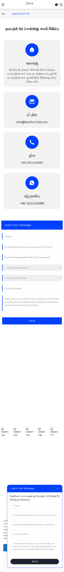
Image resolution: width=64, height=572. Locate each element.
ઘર (3, 13)
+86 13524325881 (32, 203)
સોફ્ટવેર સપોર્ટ (8, 347)
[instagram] (20, 432)
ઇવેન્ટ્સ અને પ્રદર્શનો (11, 382)
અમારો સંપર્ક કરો (21, 13)
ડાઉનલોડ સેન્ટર (9, 352)
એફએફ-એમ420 (10, 477)
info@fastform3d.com (32, 122)
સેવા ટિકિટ (6, 357)
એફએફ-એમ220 (10, 467)
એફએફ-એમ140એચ (12, 457)
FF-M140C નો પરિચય (12, 462)
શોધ (60, 421)
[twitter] (32, 432)
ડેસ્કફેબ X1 (6, 452)
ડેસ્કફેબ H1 (7, 447)
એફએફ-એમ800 (10, 482)
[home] (29, 3)
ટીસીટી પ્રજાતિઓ (10, 372)
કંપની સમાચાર (8, 377)
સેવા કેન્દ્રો (6, 361)
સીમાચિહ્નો (6, 403)
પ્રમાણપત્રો (7, 398)
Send (32, 320)
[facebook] (7, 432)
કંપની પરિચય (7, 393)
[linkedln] (44, 432)
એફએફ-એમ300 (10, 472)
